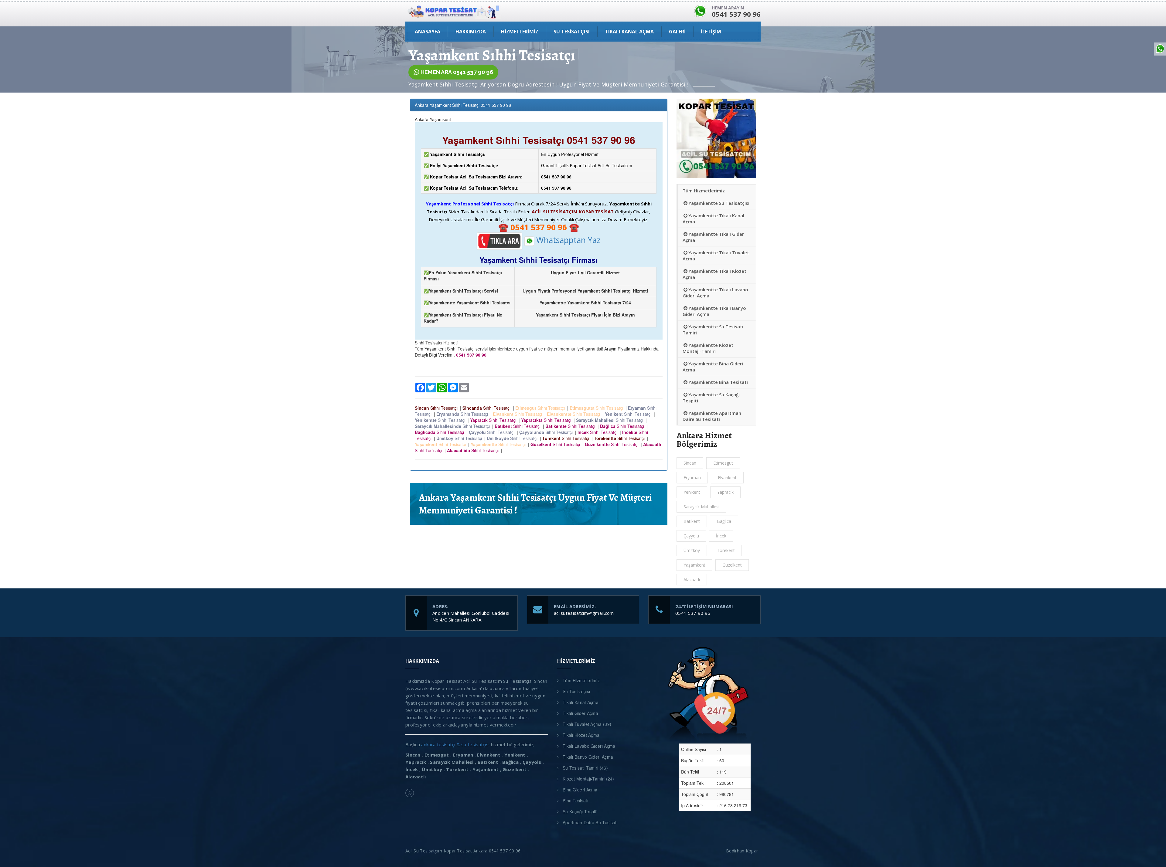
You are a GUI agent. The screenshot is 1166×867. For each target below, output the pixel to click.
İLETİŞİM (711, 31)
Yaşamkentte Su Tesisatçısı (718, 203)
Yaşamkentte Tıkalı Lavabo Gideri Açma (715, 292)
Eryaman (692, 477)
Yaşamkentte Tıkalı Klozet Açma (714, 274)
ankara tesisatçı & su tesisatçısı (455, 744)
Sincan (690, 463)
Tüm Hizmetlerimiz (704, 191)
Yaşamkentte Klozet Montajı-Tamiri (708, 348)
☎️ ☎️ (538, 227)
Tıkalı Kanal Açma (580, 702)
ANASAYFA (427, 31)
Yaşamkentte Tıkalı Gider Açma (713, 237)
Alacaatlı (692, 579)
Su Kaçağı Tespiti (580, 811)
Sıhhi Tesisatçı (437, 408)
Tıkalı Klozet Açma (581, 735)
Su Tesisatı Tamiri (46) (585, 768)
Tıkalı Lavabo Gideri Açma (589, 746)
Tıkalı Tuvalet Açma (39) (587, 724)
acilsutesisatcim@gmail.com (584, 613)
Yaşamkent (694, 565)
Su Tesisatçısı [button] (572, 31)
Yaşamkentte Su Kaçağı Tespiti (711, 397)
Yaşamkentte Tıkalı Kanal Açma (713, 218)
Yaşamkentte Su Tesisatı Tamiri (713, 329)
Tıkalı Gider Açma (580, 713)
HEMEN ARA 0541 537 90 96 (456, 72)
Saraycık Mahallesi (701, 507)
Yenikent (692, 492)
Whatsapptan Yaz (567, 240)
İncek (721, 536)
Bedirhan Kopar (743, 851)
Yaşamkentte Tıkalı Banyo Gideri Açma (714, 311)
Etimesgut (723, 463)
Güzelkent (732, 565)
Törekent (726, 550)
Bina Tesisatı (575, 801)
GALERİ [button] (677, 31)
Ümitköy (692, 550)
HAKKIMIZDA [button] (470, 31)
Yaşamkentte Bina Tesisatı (718, 382)
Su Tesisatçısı (576, 691)
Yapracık (725, 492)
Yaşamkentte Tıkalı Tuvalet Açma (716, 255)
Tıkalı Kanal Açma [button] (629, 31)
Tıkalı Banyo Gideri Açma (588, 757)
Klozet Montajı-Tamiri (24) (588, 779)
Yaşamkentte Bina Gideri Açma (713, 367)
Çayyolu (691, 536)
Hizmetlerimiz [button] (519, 31)
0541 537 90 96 (692, 613)
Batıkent (692, 521)
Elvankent (727, 477)
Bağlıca (724, 521)
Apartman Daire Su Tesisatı (590, 822)
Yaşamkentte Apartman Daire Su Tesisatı (712, 416)
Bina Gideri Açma (580, 790)
